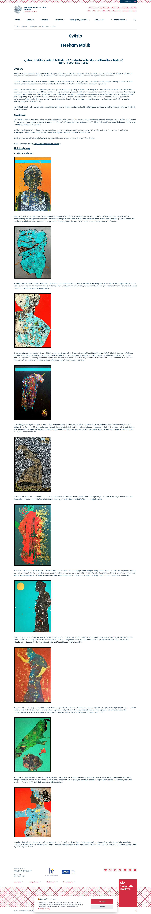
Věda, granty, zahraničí (79, 20)
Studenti (30, 20)
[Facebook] (110, 870)
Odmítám (102, 906)
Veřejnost (59, 20)
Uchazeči (44, 20)
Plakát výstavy (22, 148)
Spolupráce (99, 20)
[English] (135, 1)
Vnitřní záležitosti (118, 20)
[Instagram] (115, 870)
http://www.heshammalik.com (46, 144)
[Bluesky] (120, 870)
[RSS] (135, 870)
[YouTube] (125, 870)
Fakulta (17, 20)
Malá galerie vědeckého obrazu (39, 26)
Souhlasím (102, 901)
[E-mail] (105, 870)
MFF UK (16, 26)
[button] (17, 20)
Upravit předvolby (44, 909)
